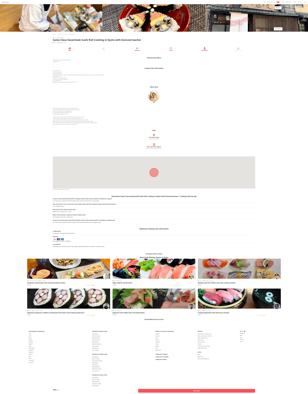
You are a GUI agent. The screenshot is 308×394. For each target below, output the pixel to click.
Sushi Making (95, 334)
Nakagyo (61, 42)
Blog (241, 337)
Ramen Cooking (95, 340)
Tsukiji (156, 344)
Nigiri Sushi (200, 356)
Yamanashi (31, 360)
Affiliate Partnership (202, 348)
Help (294, 2)
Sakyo (41, 280)
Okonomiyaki (34, 280)
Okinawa (31, 354)
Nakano (157, 346)
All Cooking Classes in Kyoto (154, 253)
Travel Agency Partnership (204, 346)
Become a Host (201, 342)
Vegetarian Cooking (96, 344)
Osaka (30, 338)
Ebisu (156, 338)
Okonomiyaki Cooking (97, 360)
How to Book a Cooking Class (204, 334)
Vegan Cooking (95, 346)
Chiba (30, 346)
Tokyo (30, 334)
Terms (241, 341)
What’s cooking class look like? (205, 336)
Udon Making (95, 364)
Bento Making (95, 342)
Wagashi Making (96, 338)
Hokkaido (31, 342)
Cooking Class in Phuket (161, 359)
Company (242, 333)
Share (278, 7)
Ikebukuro (157, 342)
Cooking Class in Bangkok (161, 354)
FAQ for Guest (201, 340)
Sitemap (242, 339)
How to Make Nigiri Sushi (203, 358)
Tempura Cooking (96, 336)
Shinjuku (157, 334)
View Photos (278, 28)
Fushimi (205, 310)
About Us (200, 344)
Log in (305, 2)
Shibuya (157, 340)
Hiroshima (31, 362)
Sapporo (30, 344)
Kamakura (31, 352)
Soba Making (95, 348)
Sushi (55, 42)
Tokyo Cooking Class (286, 2)
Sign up (299, 2)
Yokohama (31, 350)
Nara (30, 356)
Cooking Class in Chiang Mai (161, 356)
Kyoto (64, 42)
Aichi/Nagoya (32, 348)
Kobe (30, 358)
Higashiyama (207, 280)
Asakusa (157, 336)
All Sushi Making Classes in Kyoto (154, 319)
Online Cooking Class (273, 2)
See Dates (196, 391)
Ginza (156, 348)
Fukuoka (31, 340)
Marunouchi (158, 350)
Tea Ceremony (95, 350)
